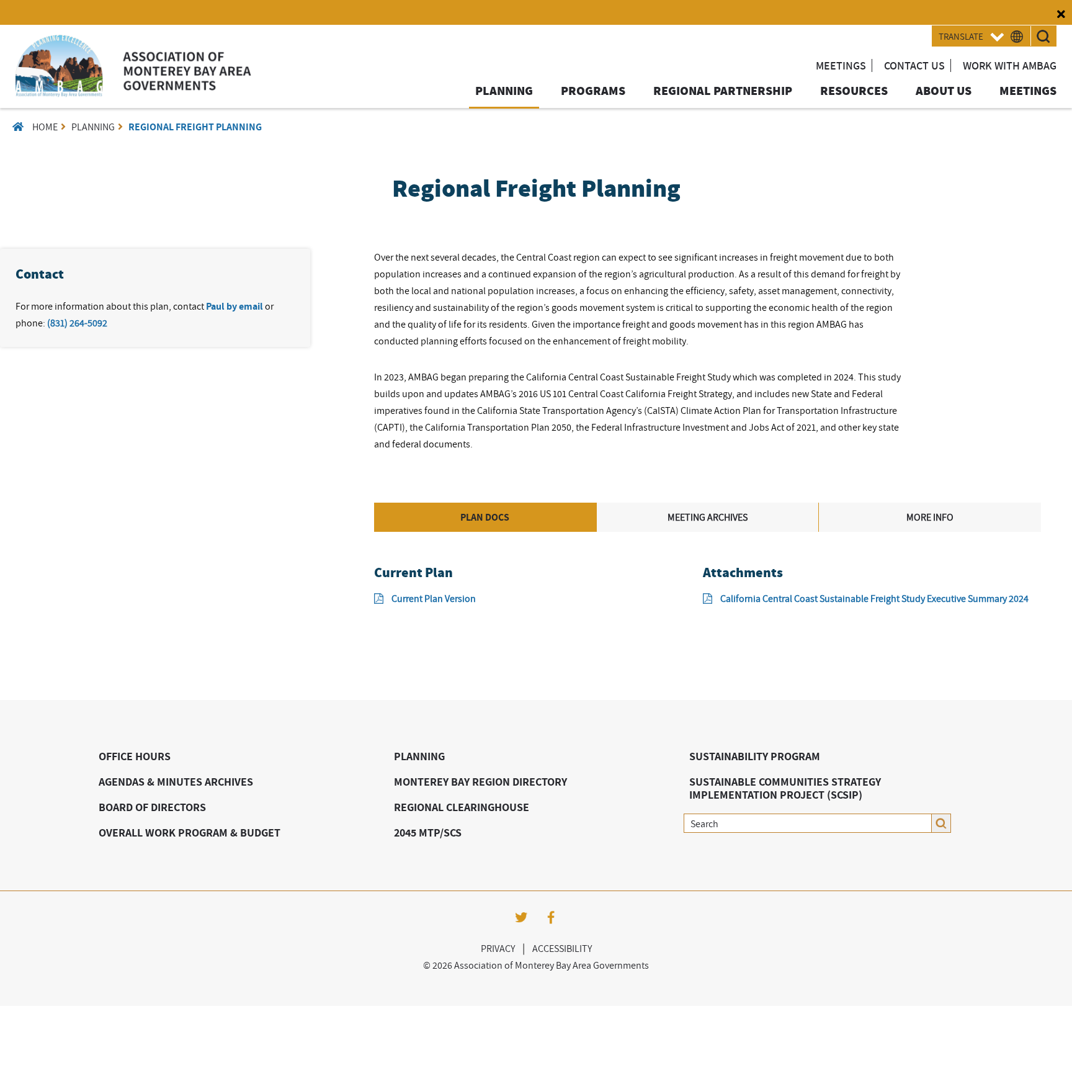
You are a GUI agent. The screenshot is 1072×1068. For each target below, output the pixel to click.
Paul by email (234, 306)
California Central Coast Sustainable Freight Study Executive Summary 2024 (874, 598)
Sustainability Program (754, 756)
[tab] (485, 517)
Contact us (914, 65)
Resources (854, 91)
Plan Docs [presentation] (484, 517)
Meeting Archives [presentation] (708, 517)
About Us (944, 91)
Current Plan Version (433, 598)
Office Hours (135, 756)
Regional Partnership (722, 91)
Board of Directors (152, 807)
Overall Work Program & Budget (189, 832)
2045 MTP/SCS (428, 832)
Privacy (498, 948)
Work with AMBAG (1009, 65)
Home (45, 126)
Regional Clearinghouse (461, 807)
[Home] (133, 93)
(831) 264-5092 (77, 322)
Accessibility (562, 948)
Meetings (841, 65)
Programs (593, 91)
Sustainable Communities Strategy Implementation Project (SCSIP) (785, 788)
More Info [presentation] (930, 517)
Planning (504, 91)
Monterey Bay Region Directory (480, 781)
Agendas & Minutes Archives (176, 781)
